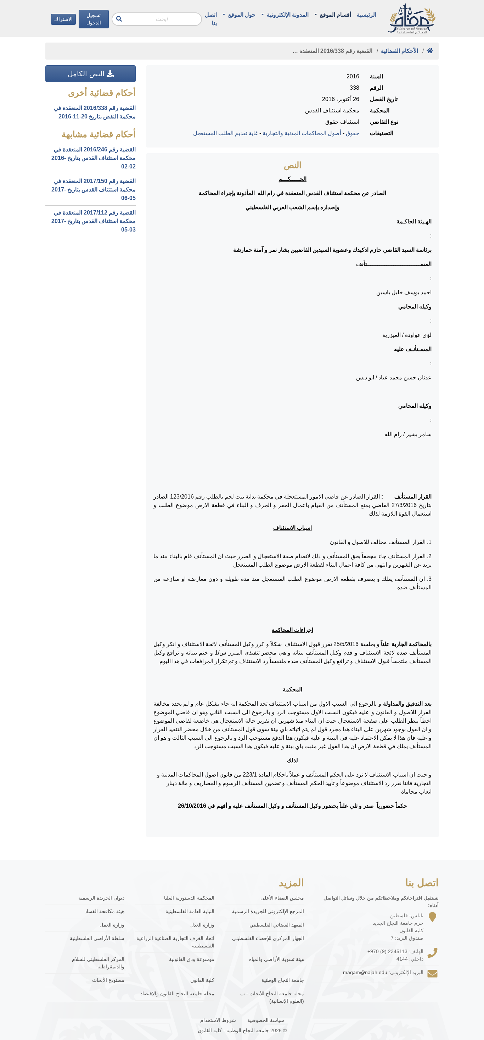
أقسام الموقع (335, 15)
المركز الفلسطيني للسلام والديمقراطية (98, 962)
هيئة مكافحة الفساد (104, 911)
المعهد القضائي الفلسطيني (276, 925)
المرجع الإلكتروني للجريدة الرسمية (268, 911)
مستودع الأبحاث (108, 980)
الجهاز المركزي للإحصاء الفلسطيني (268, 938)
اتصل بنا (211, 19)
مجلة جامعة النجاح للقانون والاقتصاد (177, 993)
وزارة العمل (112, 925)
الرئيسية (366, 15)
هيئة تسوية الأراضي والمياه (276, 959)
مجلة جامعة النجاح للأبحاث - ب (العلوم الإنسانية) (272, 997)
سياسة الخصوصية (265, 1020)
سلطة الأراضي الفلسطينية (97, 938)
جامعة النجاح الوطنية (282, 980)
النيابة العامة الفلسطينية (189, 911)
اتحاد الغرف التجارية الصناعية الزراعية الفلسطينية (175, 942)
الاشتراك (63, 19)
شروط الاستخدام (218, 1020)
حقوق (352, 133)
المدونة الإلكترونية (287, 15)
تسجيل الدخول (93, 19)
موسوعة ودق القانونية (191, 959)
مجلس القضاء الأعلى (282, 898)
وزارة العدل (202, 925)
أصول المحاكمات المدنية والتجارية (302, 133)
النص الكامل (87, 74)
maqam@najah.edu (365, 972)
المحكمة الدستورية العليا (189, 898)
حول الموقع (241, 15)
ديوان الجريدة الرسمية (101, 898)
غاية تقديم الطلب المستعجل (225, 133)
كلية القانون (202, 980)
